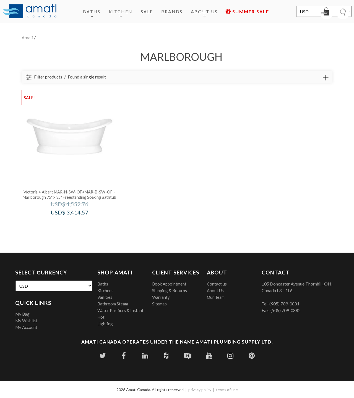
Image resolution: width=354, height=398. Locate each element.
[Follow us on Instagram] (230, 355)
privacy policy (199, 389)
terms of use (227, 389)
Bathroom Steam (112, 303)
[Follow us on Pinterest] (251, 355)
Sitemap (159, 303)
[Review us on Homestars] (187, 355)
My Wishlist (26, 320)
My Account (26, 327)
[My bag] (326, 12)
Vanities (104, 297)
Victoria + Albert (77, 224)
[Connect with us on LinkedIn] (145, 355)
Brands (172, 11)
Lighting (105, 323)
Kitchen (120, 11)
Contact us (217, 283)
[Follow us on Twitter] (102, 355)
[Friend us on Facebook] (124, 355)
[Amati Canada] (29, 11)
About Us (204, 11)
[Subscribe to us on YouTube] (209, 355)
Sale (147, 11)
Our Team (216, 297)
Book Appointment (169, 283)
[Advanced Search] (325, 78)
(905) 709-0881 (284, 303)
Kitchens (105, 290)
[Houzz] (166, 355)
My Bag (22, 313)
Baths (91, 11)
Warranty (161, 297)
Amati (27, 37)
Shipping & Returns (169, 290)
